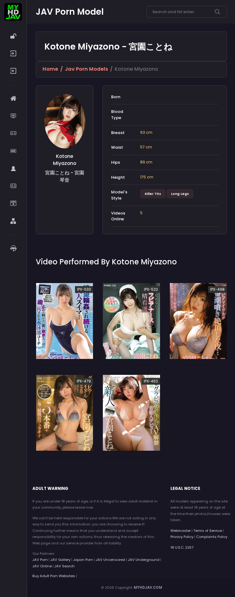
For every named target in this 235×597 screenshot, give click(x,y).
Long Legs (180, 194)
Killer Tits (153, 194)
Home (50, 69)
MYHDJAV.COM (148, 587)
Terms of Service (207, 530)
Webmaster (180, 530)
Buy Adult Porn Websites (53, 575)
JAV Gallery (60, 559)
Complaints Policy (211, 536)
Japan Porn (83, 559)
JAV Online (42, 566)
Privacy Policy (181, 536)
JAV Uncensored (110, 559)
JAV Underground (143, 559)
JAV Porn (40, 559)
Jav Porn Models (86, 69)
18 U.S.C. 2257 (181, 547)
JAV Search (64, 566)
